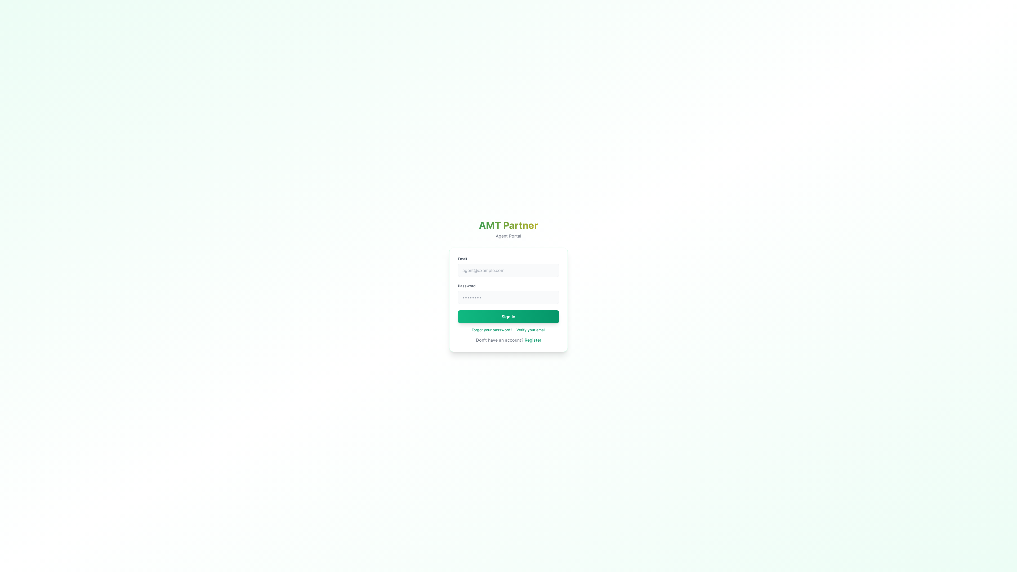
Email (462, 259)
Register (533, 340)
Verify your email (530, 330)
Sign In (508, 316)
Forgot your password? (492, 330)
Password (467, 286)
